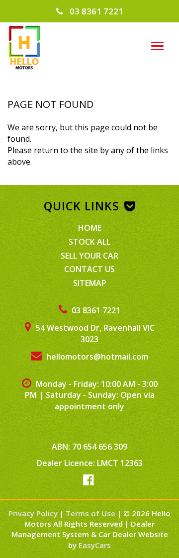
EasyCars (95, 545)
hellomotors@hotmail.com (96, 356)
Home (89, 227)
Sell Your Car (89, 255)
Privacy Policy (34, 513)
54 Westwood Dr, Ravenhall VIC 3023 (94, 333)
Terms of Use (91, 513)
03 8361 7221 (95, 11)
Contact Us (89, 269)
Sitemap (89, 283)
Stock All (89, 241)
